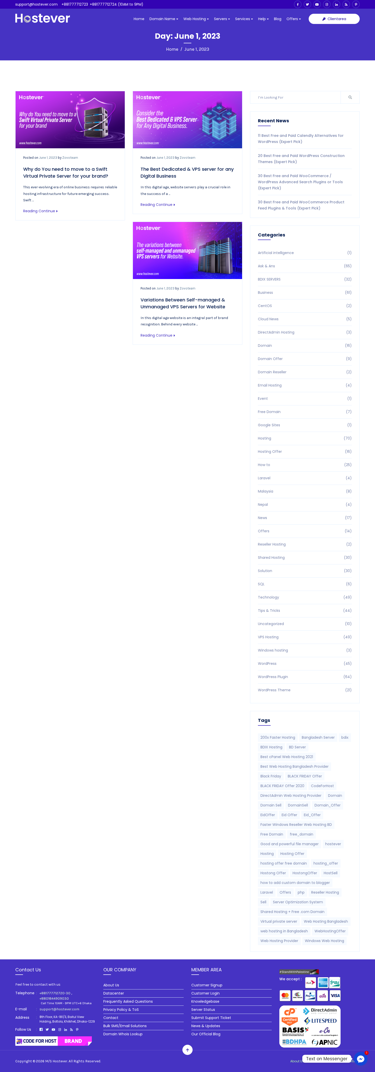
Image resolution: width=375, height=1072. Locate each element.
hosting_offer (326, 863)
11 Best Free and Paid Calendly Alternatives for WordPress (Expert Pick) (301, 138)
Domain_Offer (328, 805)
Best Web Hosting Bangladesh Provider (294, 766)
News (305, 517)
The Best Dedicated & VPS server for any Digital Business (187, 172)
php (301, 892)
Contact (110, 1017)
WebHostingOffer (330, 931)
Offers (292, 18)
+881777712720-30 (55, 993)
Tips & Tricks (305, 610)
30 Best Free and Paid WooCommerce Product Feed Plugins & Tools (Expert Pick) (301, 205)
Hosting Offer (305, 451)
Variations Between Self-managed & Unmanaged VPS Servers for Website (183, 303)
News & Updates (205, 1025)
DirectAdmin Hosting (305, 332)
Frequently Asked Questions (128, 1001)
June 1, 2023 (48, 158)
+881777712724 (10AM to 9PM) (116, 4)
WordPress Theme (305, 690)
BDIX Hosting (271, 747)
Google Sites (305, 425)
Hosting (305, 438)
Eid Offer (289, 814)
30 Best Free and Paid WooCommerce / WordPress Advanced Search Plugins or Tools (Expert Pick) (300, 182)
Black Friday (270, 776)
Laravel (305, 478)
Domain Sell (270, 805)
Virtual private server (278, 921)
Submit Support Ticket (211, 1017)
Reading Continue (39, 211)
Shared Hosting (305, 557)
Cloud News (305, 319)
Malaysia (305, 491)
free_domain (301, 834)
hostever (333, 843)
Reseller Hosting (305, 544)
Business (305, 292)
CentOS (305, 305)
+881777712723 (74, 4)
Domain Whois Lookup (123, 1034)
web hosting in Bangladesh (284, 931)
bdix (344, 737)
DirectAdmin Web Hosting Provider (290, 795)
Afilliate (316, 1061)
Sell (263, 902)
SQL (305, 584)
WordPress (305, 663)
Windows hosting (305, 650)
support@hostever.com (36, 4)
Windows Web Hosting (324, 940)
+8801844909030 (54, 998)
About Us (111, 985)
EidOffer (267, 814)
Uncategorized (305, 623)
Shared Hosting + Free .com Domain (292, 911)
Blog (277, 18)
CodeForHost (322, 785)
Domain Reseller (305, 372)
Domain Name (162, 18)
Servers (221, 18)
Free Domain (305, 411)
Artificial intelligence (305, 252)
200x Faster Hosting (277, 737)
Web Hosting (195, 18)
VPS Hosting (305, 637)
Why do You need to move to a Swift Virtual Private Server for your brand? (65, 172)
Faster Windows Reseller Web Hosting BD (296, 824)
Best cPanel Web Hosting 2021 (286, 756)
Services (243, 18)
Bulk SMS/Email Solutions (125, 1025)
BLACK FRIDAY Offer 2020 (282, 785)
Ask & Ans (305, 266)
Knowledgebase (205, 1001)
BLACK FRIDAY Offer (305, 776)
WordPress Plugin (305, 676)
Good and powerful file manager (289, 843)
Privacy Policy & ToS (121, 1009)
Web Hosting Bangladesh (326, 921)
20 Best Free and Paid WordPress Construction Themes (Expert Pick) (301, 158)
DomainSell (298, 805)
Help (262, 18)
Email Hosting (305, 385)
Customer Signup (206, 985)
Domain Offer (305, 358)
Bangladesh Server (318, 737)
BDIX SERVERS (305, 279)
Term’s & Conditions (344, 1061)
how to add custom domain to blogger (295, 882)
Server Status (203, 1009)
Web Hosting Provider (279, 940)
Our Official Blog (205, 1034)
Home (139, 18)
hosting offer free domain (283, 863)
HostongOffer (305, 873)
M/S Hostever (56, 1061)
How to (305, 464)
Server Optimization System (298, 902)
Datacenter (113, 993)
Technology (305, 597)
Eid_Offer (312, 814)
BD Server (297, 747)
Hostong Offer (273, 873)
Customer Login (205, 993)
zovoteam (70, 158)
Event (305, 398)
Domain (305, 345)
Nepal (305, 504)
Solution (305, 570)
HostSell (331, 873)
